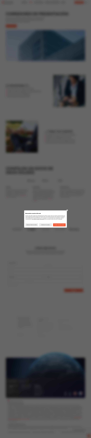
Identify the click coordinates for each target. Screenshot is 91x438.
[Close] (67, 210)
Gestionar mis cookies (45, 224)
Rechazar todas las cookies (32, 224)
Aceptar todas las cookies (59, 224)
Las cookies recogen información (38, 219)
